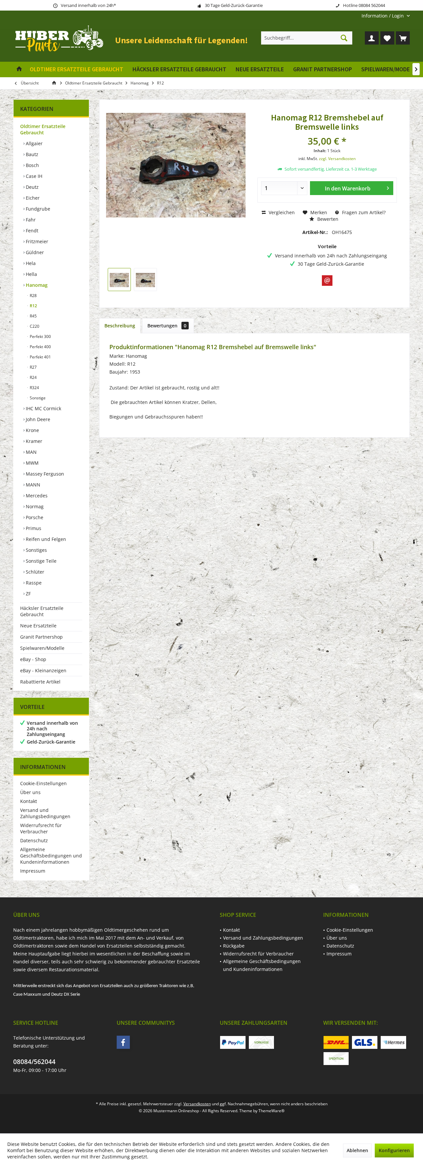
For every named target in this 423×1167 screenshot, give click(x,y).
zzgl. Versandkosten (337, 158)
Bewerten (327, 219)
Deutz (31, 187)
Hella (30, 274)
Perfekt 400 (40, 347)
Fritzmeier (36, 241)
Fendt (31, 230)
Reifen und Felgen (45, 539)
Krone (31, 430)
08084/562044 (34, 1061)
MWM (31, 463)
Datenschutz (34, 840)
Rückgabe (234, 946)
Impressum (32, 871)
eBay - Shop (33, 659)
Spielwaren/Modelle (42, 648)
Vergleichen (281, 212)
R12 (33, 306)
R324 (34, 387)
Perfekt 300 (40, 336)
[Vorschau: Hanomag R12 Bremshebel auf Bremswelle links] (119, 279)
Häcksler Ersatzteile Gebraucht (41, 611)
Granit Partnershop (41, 637)
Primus (32, 528)
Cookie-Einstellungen (43, 783)
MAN (30, 452)
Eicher (32, 198)
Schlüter (34, 572)
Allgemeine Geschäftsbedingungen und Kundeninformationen (51, 855)
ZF (27, 593)
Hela (30, 263)
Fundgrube (37, 209)
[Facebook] (123, 1042)
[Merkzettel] (387, 38)
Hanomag (36, 285)
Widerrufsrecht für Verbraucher (41, 828)
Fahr (30, 220)
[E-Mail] (327, 280)
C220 (34, 326)
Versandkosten (197, 1104)
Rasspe (33, 583)
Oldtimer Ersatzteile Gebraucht (42, 129)
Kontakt (28, 801)
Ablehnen (357, 1150)
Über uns (30, 792)
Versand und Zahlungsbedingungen (45, 813)
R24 (33, 377)
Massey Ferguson (44, 474)
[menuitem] (383, 16)
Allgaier (33, 143)
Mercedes (36, 495)
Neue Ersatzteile (38, 625)
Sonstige (37, 398)
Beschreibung (119, 325)
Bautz (31, 154)
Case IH (33, 176)
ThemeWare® (271, 1111)
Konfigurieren (394, 1150)
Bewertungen (166, 325)
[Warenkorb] (403, 38)
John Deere (37, 419)
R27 (33, 367)
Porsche (33, 517)
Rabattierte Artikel (40, 682)
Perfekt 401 (40, 357)
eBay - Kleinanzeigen (43, 670)
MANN (32, 485)
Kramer (33, 441)
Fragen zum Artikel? (363, 212)
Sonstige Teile (40, 561)
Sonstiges (35, 550)
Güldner (34, 252)
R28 (33, 295)
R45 (33, 316)
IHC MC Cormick (42, 408)
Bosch (31, 165)
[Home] (19, 69)
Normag (34, 506)
